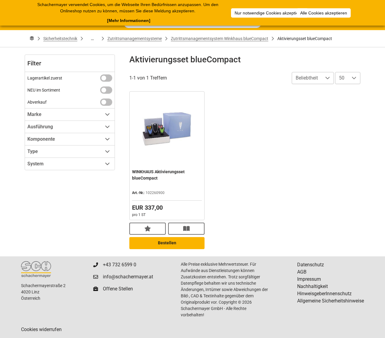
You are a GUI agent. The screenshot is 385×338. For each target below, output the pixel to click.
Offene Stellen (118, 289)
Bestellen (167, 242)
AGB (301, 272)
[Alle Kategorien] (31, 38)
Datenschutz (310, 265)
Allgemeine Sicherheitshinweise (330, 301)
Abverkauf (37, 102)
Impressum (309, 279)
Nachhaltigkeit (312, 286)
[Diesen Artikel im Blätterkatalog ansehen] (186, 229)
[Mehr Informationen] (128, 20)
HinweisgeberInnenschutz (324, 293)
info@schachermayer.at (128, 277)
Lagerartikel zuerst (44, 78)
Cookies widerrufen (41, 329)
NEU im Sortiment (43, 90)
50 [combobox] (341, 78)
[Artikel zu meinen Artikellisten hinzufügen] (147, 229)
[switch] (106, 78)
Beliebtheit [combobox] (307, 78)
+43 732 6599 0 (119, 265)
